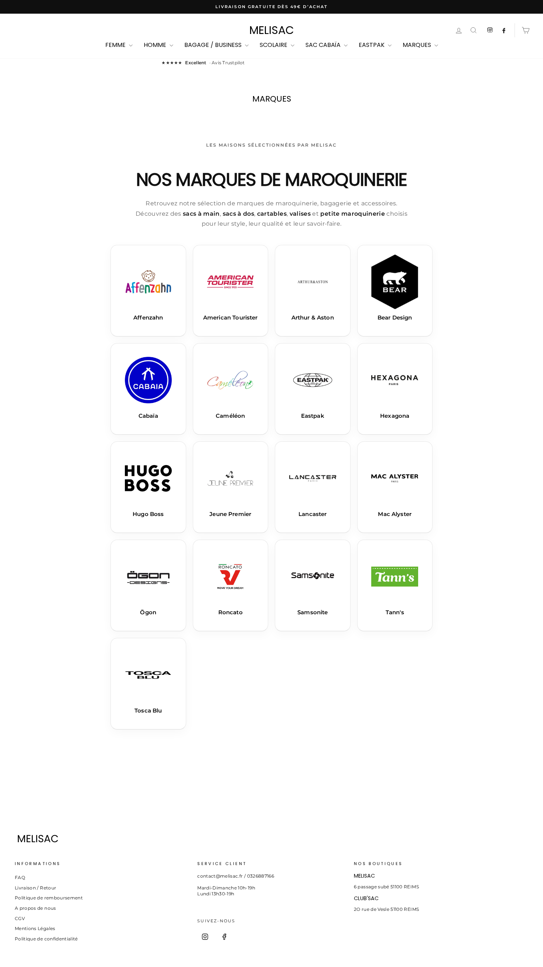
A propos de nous (35, 908)
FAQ (20, 877)
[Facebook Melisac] (504, 30)
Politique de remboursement (49, 898)
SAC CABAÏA (323, 45)
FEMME (116, 45)
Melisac (271, 30)
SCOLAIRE (274, 45)
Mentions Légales (35, 928)
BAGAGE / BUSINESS (213, 45)
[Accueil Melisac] (258, 838)
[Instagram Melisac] (490, 30)
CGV (20, 918)
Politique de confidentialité (46, 939)
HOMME (156, 45)
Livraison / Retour (35, 888)
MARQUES (418, 45)
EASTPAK (372, 45)
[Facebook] (224, 936)
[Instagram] (205, 936)
